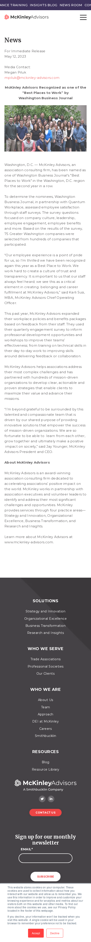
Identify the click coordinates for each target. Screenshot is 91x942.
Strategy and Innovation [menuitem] (46, 611)
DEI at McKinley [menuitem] (45, 721)
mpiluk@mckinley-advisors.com (31, 78)
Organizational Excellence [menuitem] (45, 619)
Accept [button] (36, 933)
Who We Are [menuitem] (45, 689)
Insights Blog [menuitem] (43, 5)
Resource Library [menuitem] (45, 769)
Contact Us (45, 812)
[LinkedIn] (51, 799)
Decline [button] (54, 933)
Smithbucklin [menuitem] (45, 736)
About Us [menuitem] (45, 700)
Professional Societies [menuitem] (46, 666)
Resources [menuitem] (45, 752)
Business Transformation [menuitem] (45, 626)
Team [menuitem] (45, 707)
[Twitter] (42, 799)
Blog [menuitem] (45, 762)
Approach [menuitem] (45, 714)
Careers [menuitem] (45, 729)
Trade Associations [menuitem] (45, 659)
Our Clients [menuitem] (45, 674)
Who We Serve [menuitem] (45, 649)
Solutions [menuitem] (46, 601)
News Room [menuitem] (71, 5)
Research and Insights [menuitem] (45, 633)
